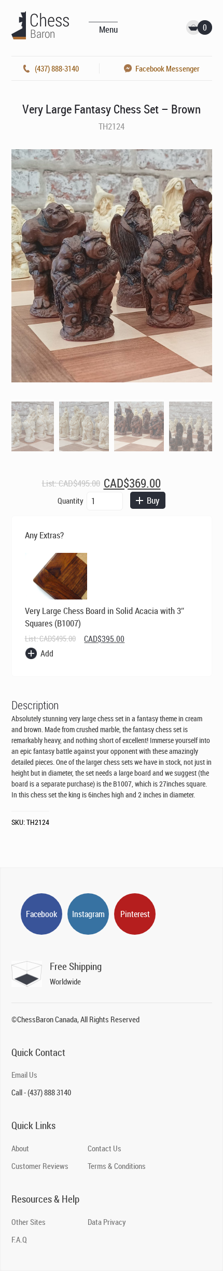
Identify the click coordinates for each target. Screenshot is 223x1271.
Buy (153, 500)
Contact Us (104, 1148)
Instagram (88, 914)
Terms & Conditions (117, 1166)
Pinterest (135, 914)
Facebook (41, 914)
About (20, 1148)
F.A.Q (19, 1239)
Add (46, 653)
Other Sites (28, 1222)
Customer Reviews (39, 1166)
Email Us (24, 1074)
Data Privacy (107, 1222)
